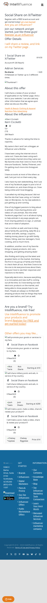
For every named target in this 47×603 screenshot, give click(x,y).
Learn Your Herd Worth (38, 506)
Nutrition (9, 111)
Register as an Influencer (19, 34)
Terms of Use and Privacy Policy (27, 547)
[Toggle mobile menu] (42, 4)
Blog (35, 483)
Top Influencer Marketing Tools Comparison (38, 493)
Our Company (37, 471)
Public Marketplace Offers (23, 511)
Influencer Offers (23, 503)
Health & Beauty (12, 108)
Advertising (22, 111)
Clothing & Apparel (27, 108)
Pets (15, 111)
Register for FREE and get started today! (22, 322)
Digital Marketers (23, 482)
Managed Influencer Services (38, 516)
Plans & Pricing (22, 489)
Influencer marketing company (38, 526)
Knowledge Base (38, 478)
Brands (22, 472)
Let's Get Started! (28, 22)
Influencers (23, 476)
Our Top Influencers (23, 496)
